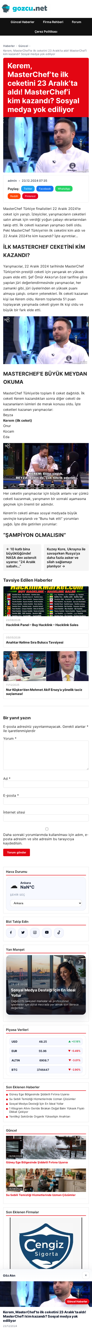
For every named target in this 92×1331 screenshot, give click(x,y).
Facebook (45, 188)
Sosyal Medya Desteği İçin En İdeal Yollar (36, 1103)
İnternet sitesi (14, 812)
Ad (6, 778)
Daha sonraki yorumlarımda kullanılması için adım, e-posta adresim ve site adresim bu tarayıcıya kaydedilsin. (45, 839)
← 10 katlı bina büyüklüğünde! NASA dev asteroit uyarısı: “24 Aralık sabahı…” (21, 557)
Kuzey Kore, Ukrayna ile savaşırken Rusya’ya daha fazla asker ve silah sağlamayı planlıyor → (66, 557)
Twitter (28, 188)
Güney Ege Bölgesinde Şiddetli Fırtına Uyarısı (39, 1094)
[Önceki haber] (70, 962)
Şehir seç (17, 894)
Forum (76, 22)
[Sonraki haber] (79, 962)
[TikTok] (59, 933)
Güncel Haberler (22, 22)
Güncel (23, 46)
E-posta (11, 795)
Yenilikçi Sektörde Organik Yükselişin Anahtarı (39, 1116)
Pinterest (30, 196)
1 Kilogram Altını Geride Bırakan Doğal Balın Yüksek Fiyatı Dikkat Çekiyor (46, 1110)
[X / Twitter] (23, 933)
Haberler (9, 46)
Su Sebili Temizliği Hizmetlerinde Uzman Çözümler (42, 1099)
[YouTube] (47, 933)
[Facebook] (11, 933)
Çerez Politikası (46, 31)
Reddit (14, 196)
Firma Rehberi (53, 22)
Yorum (9, 738)
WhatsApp (64, 188)
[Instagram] (35, 933)
